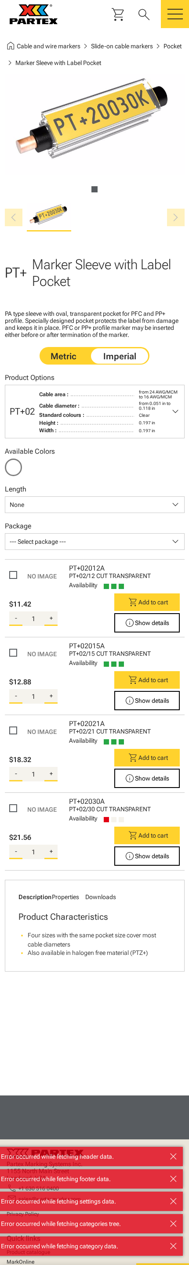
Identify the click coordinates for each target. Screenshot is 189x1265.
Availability (83, 585)
